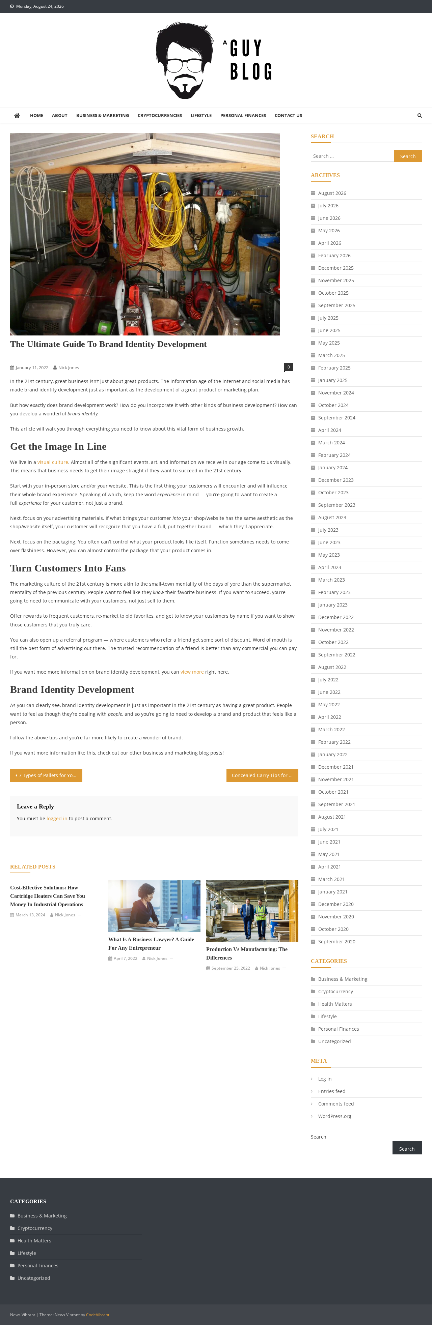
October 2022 (333, 642)
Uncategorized (334, 1041)
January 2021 (333, 891)
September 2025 (336, 305)
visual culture (52, 462)
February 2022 (334, 742)
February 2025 (334, 367)
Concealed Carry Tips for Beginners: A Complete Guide (265, 775)
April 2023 (329, 567)
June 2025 (329, 330)
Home (36, 115)
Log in (325, 1079)
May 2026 (329, 230)
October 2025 (333, 293)
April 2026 (329, 243)
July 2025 (328, 318)
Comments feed (336, 1103)
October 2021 (333, 792)
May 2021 (329, 854)
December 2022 (336, 617)
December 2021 (336, 767)
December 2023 (336, 480)
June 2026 (329, 218)
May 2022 (329, 704)
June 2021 (329, 841)
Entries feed (332, 1091)
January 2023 (333, 604)
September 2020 (336, 941)
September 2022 (336, 654)
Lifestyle (201, 115)
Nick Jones (68, 367)
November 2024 (336, 392)
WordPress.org (334, 1116)
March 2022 (331, 729)
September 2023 (336, 505)
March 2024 (331, 442)
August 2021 (332, 817)
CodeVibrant (97, 1315)
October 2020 (333, 929)
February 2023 (334, 592)
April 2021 (329, 866)
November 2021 (336, 779)
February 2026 (334, 255)
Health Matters (335, 1004)
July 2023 (328, 530)
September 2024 (336, 417)
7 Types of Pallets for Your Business (50, 775)
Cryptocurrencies (160, 115)
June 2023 (329, 542)
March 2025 (331, 355)
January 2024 (333, 467)
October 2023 (333, 492)
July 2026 (328, 205)
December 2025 (336, 268)
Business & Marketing (102, 115)
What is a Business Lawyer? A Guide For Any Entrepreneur (151, 944)
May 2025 (329, 343)
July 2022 (328, 679)
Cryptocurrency (335, 991)
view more (192, 672)
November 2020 (336, 916)
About (60, 115)
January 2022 (333, 754)
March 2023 (331, 580)
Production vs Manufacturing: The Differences (247, 953)
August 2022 (332, 667)
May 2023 (329, 555)
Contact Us (288, 115)
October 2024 (333, 405)
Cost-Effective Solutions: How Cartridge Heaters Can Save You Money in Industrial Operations (47, 896)
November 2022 (336, 629)
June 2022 (329, 692)
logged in (57, 818)
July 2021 (328, 829)
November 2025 (336, 280)
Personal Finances (243, 115)
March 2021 (331, 879)
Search (318, 1136)
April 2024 (329, 430)
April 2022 (329, 717)
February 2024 (334, 455)
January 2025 (333, 380)
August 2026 (332, 193)
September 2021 (336, 804)
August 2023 (332, 517)
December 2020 (336, 904)
